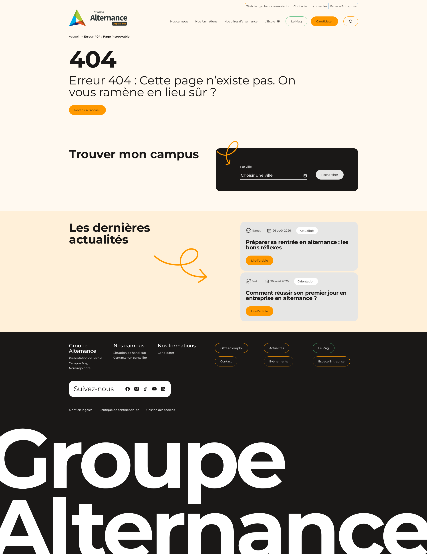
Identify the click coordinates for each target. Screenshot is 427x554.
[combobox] (274, 175)
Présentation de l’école (85, 358)
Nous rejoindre (80, 368)
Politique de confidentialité (119, 409)
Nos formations (177, 345)
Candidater (166, 352)
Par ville (246, 166)
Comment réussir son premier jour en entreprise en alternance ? (296, 295)
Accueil (74, 36)
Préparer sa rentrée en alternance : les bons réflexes (297, 245)
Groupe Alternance (82, 348)
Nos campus (128, 345)
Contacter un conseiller (130, 357)
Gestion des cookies (160, 409)
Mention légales (80, 409)
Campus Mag (78, 363)
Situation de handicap (129, 352)
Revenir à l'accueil (87, 110)
